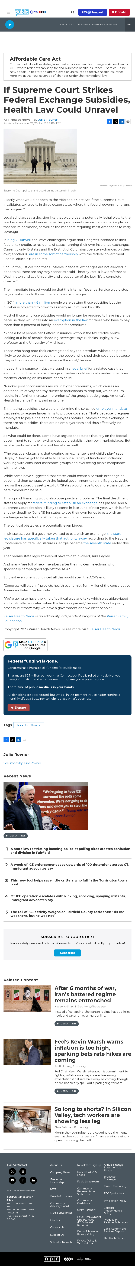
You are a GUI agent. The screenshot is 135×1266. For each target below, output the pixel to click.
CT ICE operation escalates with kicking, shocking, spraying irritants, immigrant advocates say (68, 898)
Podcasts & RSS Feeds (87, 1173)
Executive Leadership (57, 1181)
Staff (53, 1189)
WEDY (10, 1206)
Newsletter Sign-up (89, 1165)
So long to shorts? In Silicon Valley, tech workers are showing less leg (92, 1115)
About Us (56, 1165)
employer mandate (111, 409)
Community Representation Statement (86, 1191)
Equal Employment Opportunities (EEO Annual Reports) (89, 1221)
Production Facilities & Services (116, 1221)
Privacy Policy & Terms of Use (87, 1242)
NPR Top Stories (28, 725)
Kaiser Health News (19, 616)
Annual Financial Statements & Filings (114, 1168)
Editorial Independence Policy (113, 1211)
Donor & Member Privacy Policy (88, 1233)
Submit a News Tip (61, 1242)
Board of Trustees (61, 1196)
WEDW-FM (13, 1209)
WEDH (10, 1203)
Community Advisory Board (59, 1205)
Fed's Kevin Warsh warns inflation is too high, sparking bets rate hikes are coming (92, 1050)
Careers (55, 1220)
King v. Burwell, (19, 240)
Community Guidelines (84, 1202)
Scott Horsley (62, 1066)
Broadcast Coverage (110, 1178)
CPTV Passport (86, 1210)
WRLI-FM (13, 1212)
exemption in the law (71, 320)
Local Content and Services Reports (115, 1230)
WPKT (32, 1209)
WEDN (19, 1203)
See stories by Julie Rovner (22, 763)
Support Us (57, 1235)
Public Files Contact (17, 1215)
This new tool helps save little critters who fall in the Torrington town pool (69, 882)
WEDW (28, 1203)
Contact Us (57, 1227)
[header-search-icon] (72, 12)
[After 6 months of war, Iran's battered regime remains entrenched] (27, 998)
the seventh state (97, 543)
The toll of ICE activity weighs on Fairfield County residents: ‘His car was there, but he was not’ (67, 914)
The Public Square (115, 1238)
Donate (120, 12)
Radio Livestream (88, 1181)
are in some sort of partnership (53, 254)
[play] (9, 24)
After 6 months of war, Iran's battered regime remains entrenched (85, 994)
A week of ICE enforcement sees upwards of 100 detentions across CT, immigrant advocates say (70, 866)
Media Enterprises (61, 1213)
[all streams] (130, 25)
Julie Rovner (47, 119)
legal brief (79, 368)
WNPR (23, 1209)
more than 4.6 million (33, 302)
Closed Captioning (115, 1186)
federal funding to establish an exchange (65, 503)
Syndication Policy (115, 1201)
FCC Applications (114, 1193)
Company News (60, 1172)
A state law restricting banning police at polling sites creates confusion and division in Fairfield (70, 851)
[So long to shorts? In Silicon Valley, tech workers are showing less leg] (27, 1119)
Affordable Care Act (35, 59)
